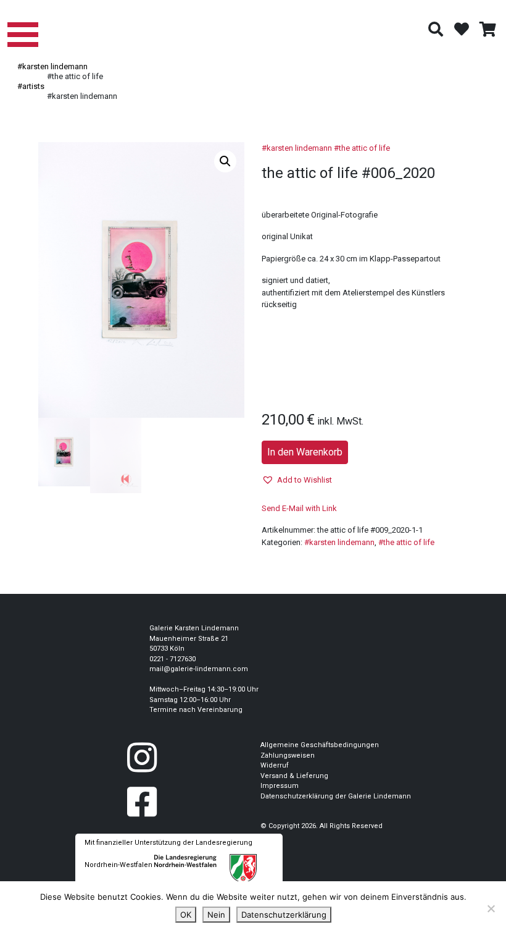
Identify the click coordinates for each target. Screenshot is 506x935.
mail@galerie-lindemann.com (198, 669)
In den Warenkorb (304, 452)
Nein (216, 915)
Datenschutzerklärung (283, 915)
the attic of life (364, 148)
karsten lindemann (299, 148)
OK (185, 915)
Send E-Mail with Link (299, 508)
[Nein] (490, 908)
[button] (225, 161)
